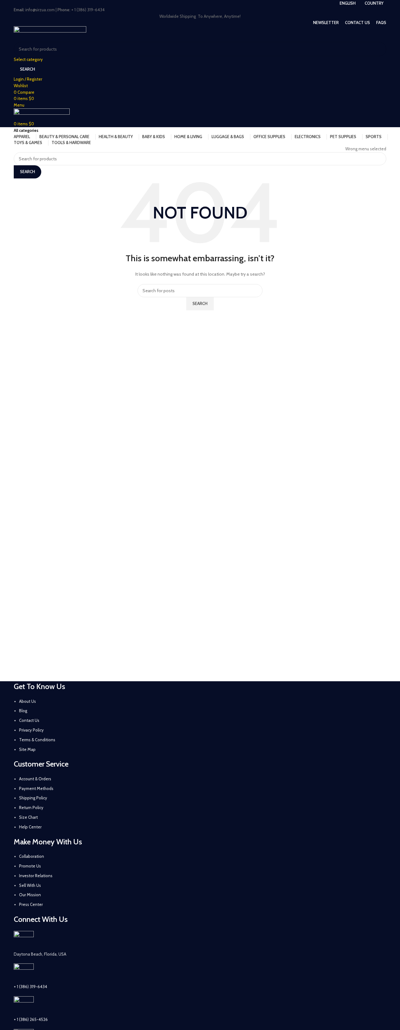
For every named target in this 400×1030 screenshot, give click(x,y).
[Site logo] (50, 33)
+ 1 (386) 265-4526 (31, 1019)
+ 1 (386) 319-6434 (30, 986)
